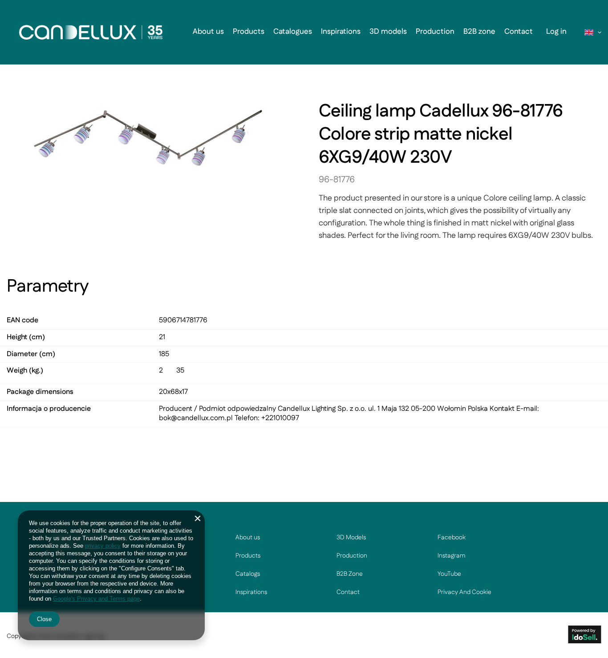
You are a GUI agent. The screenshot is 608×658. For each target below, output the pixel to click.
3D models (388, 31)
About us (208, 31)
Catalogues (292, 31)
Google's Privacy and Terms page (96, 598)
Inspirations (341, 31)
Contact (518, 31)
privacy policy (103, 545)
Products (248, 31)
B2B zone (479, 31)
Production (435, 31)
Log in (556, 31)
